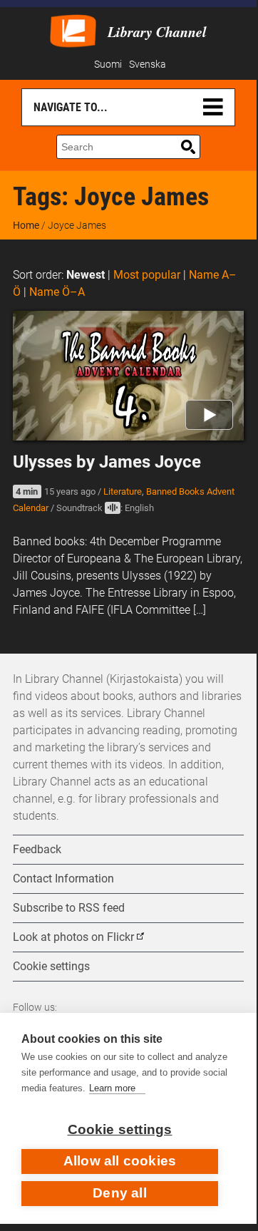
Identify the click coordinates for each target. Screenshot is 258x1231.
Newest (85, 275)
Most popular (146, 275)
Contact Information (63, 878)
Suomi (108, 64)
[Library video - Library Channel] (73, 29)
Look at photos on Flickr (73, 937)
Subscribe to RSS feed (69, 908)
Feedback (37, 849)
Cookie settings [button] (51, 966)
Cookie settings (120, 1129)
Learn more (112, 1088)
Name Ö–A (57, 292)
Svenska (147, 64)
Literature (122, 491)
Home (26, 225)
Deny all (120, 1192)
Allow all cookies (119, 1160)
